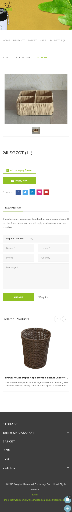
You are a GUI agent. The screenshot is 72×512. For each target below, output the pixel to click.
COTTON (24, 57)
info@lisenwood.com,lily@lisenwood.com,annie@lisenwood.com (36, 500)
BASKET (32, 40)
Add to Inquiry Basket (21, 170)
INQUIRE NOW (13, 207)
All (7, 57)
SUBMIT (18, 297)
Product (19, 40)
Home (6, 40)
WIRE (43, 40)
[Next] (65, 319)
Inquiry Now (21, 180)
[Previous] (57, 319)
